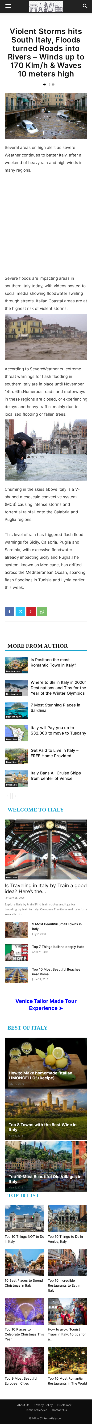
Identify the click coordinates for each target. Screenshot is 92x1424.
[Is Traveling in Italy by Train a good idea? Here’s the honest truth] (46, 849)
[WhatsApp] (42, 611)
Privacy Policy (43, 1405)
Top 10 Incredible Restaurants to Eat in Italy (64, 1285)
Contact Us (59, 1410)
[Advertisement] (46, 226)
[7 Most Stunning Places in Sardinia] (16, 710)
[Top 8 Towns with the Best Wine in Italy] (46, 1114)
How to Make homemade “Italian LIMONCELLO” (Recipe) (40, 1075)
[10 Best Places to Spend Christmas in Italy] (24, 1262)
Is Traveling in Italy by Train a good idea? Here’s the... (46, 888)
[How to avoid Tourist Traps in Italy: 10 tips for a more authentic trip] (68, 1311)
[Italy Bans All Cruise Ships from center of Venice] (16, 778)
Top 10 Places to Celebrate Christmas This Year (24, 1334)
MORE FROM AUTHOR (38, 646)
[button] (8, 6)
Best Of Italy (13, 716)
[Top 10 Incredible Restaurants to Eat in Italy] (68, 1262)
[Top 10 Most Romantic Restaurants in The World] (68, 1360)
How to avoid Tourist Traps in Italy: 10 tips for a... (67, 1334)
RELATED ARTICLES (35, 636)
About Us (23, 1405)
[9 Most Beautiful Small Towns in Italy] (16, 930)
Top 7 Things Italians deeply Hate (58, 947)
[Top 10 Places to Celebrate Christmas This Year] (24, 1311)
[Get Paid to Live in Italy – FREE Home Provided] (16, 756)
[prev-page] (8, 796)
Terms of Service (36, 1410)
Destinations (13, 671)
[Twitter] (20, 611)
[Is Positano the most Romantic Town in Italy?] (16, 665)
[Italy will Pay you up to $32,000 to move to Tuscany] (16, 733)
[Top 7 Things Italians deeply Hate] (16, 952)
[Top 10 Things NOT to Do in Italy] (24, 1218)
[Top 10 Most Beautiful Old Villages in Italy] (46, 1166)
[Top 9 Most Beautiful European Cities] (24, 1360)
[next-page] (15, 796)
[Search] (85, 6)
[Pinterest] (31, 611)
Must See (11, 739)
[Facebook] (9, 611)
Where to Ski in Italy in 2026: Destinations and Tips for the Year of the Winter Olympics (58, 688)
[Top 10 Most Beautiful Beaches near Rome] (16, 975)
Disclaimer (64, 1405)
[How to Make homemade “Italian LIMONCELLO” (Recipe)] (46, 1063)
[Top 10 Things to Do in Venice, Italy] (68, 1218)
